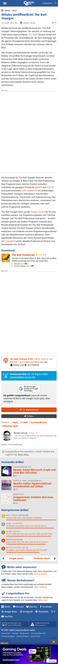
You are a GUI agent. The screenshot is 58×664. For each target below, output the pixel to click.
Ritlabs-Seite (37, 212)
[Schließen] (53, 642)
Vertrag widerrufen (38, 633)
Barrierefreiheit (23, 636)
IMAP (37, 187)
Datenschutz (35, 636)
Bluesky (33, 606)
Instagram (28, 611)
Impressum (5, 633)
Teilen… (30, 416)
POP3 (49, 187)
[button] (55, 3)
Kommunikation (39, 422)
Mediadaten (24, 633)
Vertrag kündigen (8, 636)
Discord (19, 606)
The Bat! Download (23, 255)
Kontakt (15, 633)
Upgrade (9, 241)
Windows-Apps (10, 426)
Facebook (47, 606)
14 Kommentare (30, 409)
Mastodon (43, 611)
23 (16, 489)
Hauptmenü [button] (4, 3)
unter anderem (29, 190)
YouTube (8, 616)
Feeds (7, 606)
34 (16, 503)
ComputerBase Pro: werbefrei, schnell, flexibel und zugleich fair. (29, 453)
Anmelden (47, 3)
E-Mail (24, 422)
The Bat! (33, 34)
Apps (14, 10)
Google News (10, 611)
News (7, 10)
